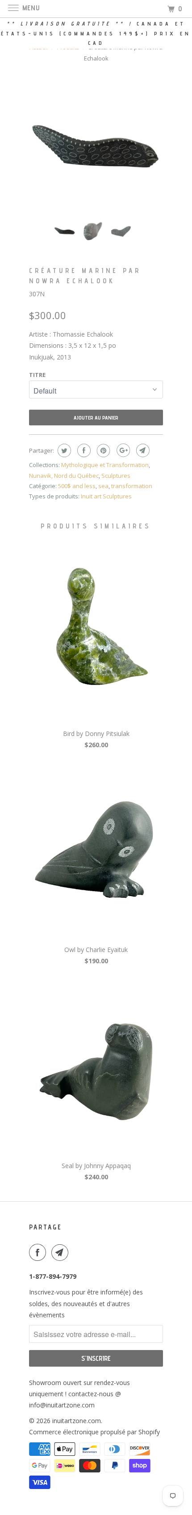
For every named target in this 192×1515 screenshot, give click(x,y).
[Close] (173, 655)
